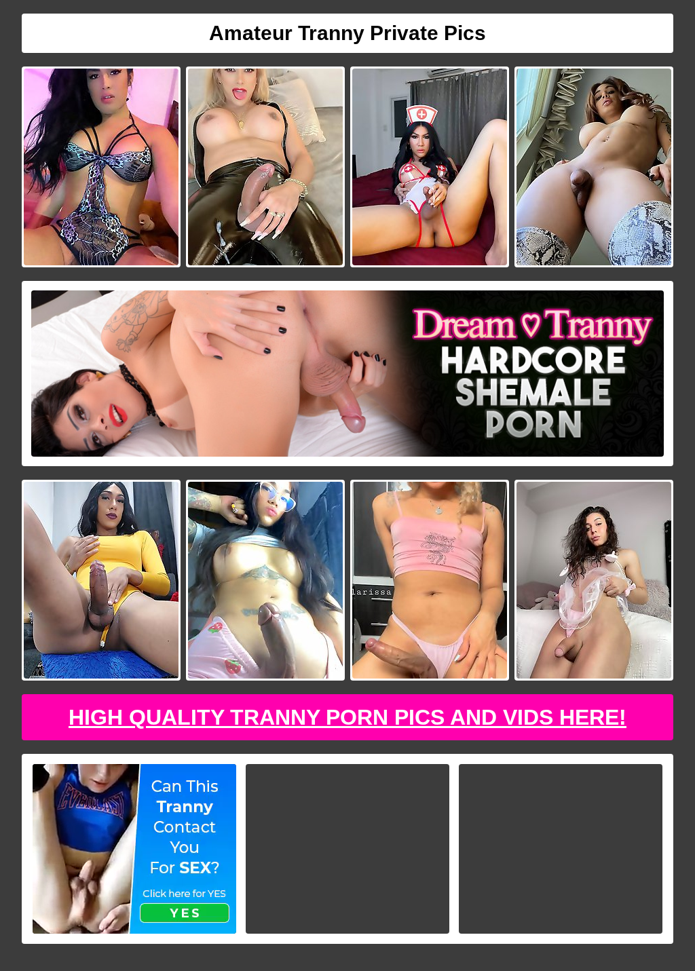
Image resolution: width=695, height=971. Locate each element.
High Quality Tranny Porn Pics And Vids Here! (347, 717)
